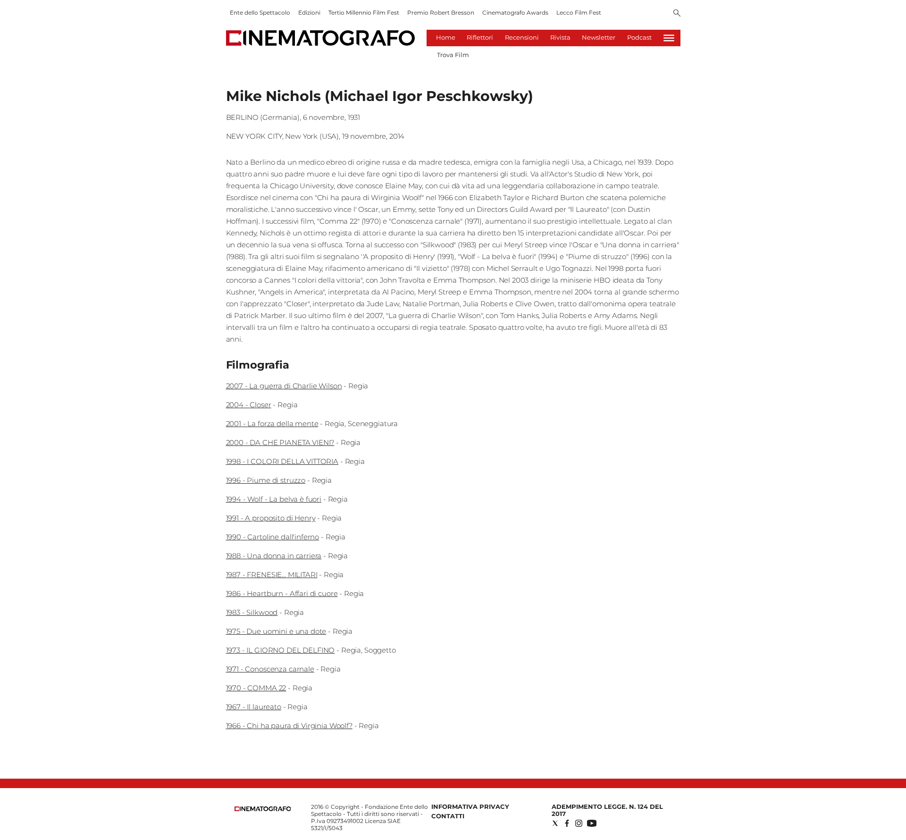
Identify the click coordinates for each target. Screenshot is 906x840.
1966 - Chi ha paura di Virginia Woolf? (289, 725)
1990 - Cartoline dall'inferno (272, 536)
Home (445, 37)
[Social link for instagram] (578, 823)
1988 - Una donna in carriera (274, 555)
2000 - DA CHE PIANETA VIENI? (280, 442)
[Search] (676, 13)
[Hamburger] (668, 38)
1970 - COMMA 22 (256, 687)
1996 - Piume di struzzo (266, 480)
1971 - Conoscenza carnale (270, 668)
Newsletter (598, 37)
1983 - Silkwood (252, 612)
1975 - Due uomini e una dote (276, 631)
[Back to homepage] (263, 809)
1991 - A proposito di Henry (271, 517)
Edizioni (309, 12)
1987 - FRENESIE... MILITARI (272, 574)
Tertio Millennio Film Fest (363, 12)
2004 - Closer (248, 404)
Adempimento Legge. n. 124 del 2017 (607, 810)
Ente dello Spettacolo (260, 12)
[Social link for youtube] (591, 823)
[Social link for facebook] (566, 823)
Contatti (447, 816)
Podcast (639, 37)
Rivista (560, 37)
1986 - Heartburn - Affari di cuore (282, 593)
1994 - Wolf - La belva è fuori (274, 499)
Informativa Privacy (470, 806)
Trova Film (453, 55)
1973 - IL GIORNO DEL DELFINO (280, 650)
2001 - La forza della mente (272, 423)
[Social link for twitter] (555, 823)
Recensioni (522, 37)
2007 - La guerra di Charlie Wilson (284, 385)
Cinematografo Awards (515, 12)
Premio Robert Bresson (440, 12)
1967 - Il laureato (253, 706)
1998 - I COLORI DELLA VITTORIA (282, 461)
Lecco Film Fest (578, 12)
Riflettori (480, 37)
